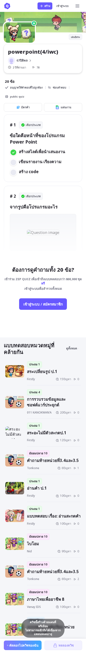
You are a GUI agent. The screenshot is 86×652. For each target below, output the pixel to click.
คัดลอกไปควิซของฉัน (23, 645)
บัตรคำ (25, 107)
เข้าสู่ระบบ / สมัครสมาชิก (43, 304)
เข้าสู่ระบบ (62, 6)
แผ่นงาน (66, 107)
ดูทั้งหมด (71, 348)
